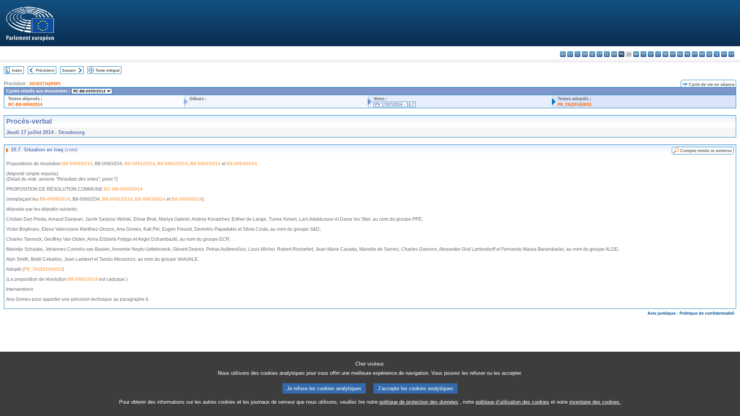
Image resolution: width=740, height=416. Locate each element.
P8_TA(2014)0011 (575, 104)
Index (17, 70)
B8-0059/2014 (77, 163)
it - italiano (643, 54)
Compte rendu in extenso (706, 150)
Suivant (69, 70)
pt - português (695, 54)
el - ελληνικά (607, 54)
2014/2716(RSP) (45, 83)
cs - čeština (577, 54)
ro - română (702, 54)
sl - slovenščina (717, 54)
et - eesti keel (599, 54)
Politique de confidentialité (706, 313)
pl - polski (687, 54)
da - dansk (585, 54)
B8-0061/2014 (139, 163)
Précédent (45, 70)
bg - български (563, 54)
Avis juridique (662, 313)
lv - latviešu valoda (651, 54)
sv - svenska (731, 54)
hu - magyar (665, 54)
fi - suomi (724, 54)
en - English (614, 54)
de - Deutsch (592, 54)
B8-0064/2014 (242, 163)
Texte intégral (107, 70)
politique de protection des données (418, 402)
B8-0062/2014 (172, 163)
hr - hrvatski (636, 54)
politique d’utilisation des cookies (512, 402)
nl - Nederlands (680, 54)
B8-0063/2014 (205, 163)
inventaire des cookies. (595, 402)
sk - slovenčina (709, 54)
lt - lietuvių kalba (658, 54)
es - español (570, 54)
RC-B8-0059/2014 (25, 104)
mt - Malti (673, 54)
